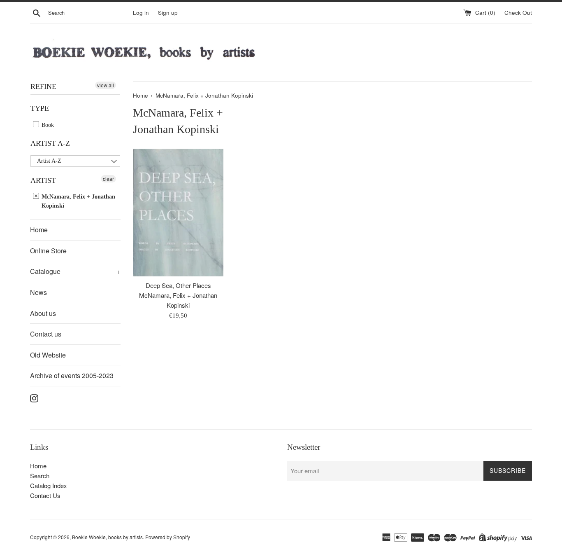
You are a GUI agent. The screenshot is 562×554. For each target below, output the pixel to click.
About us (43, 313)
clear (108, 178)
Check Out (518, 12)
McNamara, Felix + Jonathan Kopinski (77, 201)
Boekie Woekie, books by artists (107, 536)
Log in (141, 12)
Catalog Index (48, 485)
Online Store (48, 250)
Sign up (168, 12)
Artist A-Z (50, 143)
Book (47, 125)
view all (105, 85)
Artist (43, 180)
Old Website (48, 355)
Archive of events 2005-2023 (72, 375)
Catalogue (75, 271)
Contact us (45, 334)
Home (39, 229)
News (38, 292)
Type (39, 108)
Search (39, 475)
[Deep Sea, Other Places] (178, 213)
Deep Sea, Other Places (178, 285)
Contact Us (45, 495)
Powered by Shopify (167, 536)
